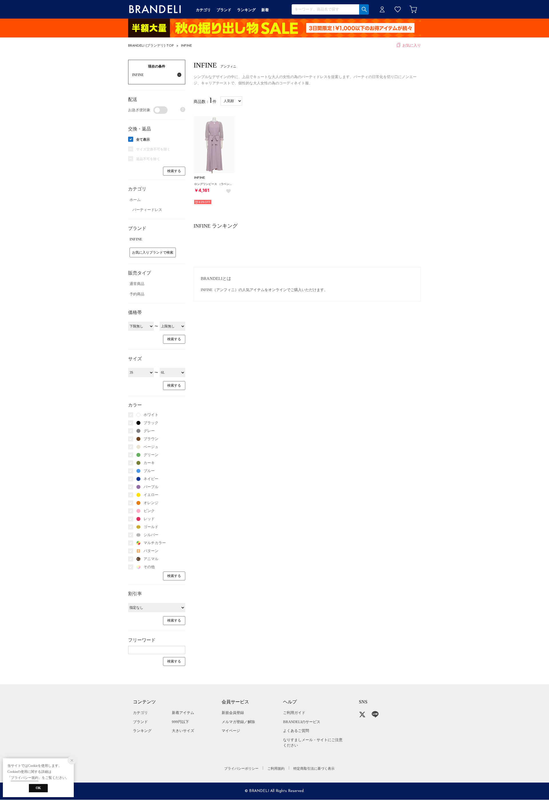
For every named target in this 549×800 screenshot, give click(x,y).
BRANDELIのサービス (301, 722)
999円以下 (180, 722)
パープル (151, 487)
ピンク (149, 511)
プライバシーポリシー (241, 769)
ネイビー (151, 479)
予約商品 (137, 294)
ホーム (135, 200)
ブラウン (151, 439)
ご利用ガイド (294, 713)
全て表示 (143, 140)
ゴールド (151, 527)
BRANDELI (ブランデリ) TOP (151, 45)
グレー (149, 431)
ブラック (151, 423)
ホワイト (151, 415)
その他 (149, 567)
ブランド (140, 722)
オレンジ (151, 503)
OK (38, 788)
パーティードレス (147, 210)
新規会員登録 (233, 713)
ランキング (142, 731)
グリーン (151, 455)
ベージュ (151, 447)
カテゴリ (140, 713)
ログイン (382, 9)
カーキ (149, 463)
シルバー (151, 535)
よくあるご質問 (296, 731)
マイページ (231, 731)
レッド (149, 519)
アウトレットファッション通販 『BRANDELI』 (155, 9)
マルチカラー (155, 543)
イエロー (151, 495)
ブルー (149, 471)
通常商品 (137, 284)
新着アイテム (183, 713)
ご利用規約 (276, 769)
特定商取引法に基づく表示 (314, 769)
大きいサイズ (183, 731)
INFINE (186, 45)
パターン (151, 551)
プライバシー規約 (24, 778)
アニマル (151, 559)
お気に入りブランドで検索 (152, 252)
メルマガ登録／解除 (238, 722)
